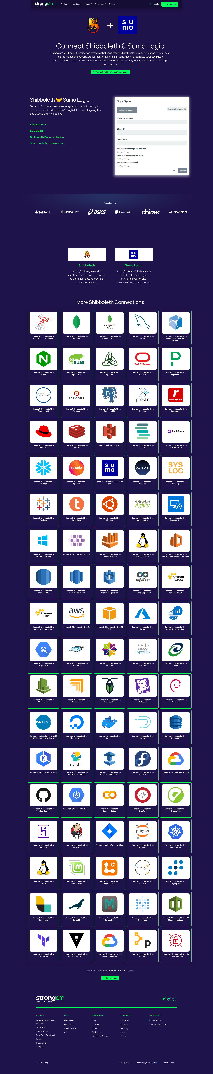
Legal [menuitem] (123, 1032)
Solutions (76, 4)
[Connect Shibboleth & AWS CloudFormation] (175, 909)
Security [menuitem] (124, 1028)
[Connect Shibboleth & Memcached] (109, 909)
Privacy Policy (125, 1062)
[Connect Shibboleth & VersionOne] (142, 509)
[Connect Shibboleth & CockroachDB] (109, 691)
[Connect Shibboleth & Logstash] (43, 909)
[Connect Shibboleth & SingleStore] (175, 436)
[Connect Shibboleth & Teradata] (76, 509)
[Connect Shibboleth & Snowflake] (43, 472)
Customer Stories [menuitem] (100, 1036)
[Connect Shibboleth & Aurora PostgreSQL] (43, 618)
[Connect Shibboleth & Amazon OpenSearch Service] (175, 545)
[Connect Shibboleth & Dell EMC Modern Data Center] (43, 727)
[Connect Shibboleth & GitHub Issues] (43, 800)
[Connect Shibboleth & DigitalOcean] (76, 727)
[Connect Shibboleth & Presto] (142, 400)
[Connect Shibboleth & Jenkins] (76, 836)
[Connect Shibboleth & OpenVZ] (109, 363)
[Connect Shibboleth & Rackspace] (175, 400)
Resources (99, 4)
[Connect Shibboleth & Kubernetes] (175, 836)
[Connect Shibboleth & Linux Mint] (76, 872)
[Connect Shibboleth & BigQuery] (43, 654)
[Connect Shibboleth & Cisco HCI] (142, 654)
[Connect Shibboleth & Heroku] (43, 836)
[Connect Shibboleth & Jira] (109, 836)
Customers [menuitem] (41, 1043)
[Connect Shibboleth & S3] (109, 436)
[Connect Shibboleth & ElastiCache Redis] (109, 763)
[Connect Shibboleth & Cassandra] (76, 654)
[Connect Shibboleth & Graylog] (142, 800)
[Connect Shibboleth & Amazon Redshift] (76, 581)
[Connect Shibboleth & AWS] (76, 618)
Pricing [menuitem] (39, 1039)
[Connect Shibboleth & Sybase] (142, 472)
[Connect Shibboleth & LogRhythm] (175, 872)
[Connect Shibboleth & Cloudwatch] (43, 691)
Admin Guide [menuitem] (70, 1028)
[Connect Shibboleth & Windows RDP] (175, 509)
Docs (87, 4)
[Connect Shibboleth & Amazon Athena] (109, 545)
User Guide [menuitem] (69, 1024)
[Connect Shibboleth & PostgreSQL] (109, 400)
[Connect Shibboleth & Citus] (175, 654)
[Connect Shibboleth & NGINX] (43, 363)
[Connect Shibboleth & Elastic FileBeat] (76, 763)
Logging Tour (38, 124)
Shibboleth (87, 265)
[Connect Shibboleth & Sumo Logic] (109, 472)
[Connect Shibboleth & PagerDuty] (175, 363)
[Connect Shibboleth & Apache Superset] (142, 581)
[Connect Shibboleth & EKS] (43, 763)
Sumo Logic (133, 265)
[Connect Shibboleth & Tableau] (43, 509)
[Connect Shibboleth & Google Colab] (109, 800)
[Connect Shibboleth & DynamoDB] (175, 727)
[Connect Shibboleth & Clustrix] (76, 691)
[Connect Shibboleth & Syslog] (175, 472)
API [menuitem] (65, 1032)
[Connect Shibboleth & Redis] (76, 436)
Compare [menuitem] (40, 1046)
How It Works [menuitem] (42, 1031)
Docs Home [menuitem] (69, 1020)
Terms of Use (168, 1062)
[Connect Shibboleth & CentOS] (109, 654)
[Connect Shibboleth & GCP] (175, 763)
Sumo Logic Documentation (47, 143)
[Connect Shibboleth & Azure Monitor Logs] (175, 618)
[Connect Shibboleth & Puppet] (142, 945)
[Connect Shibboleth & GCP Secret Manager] (109, 945)
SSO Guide (36, 130)
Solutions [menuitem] (40, 1027)
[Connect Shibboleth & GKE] (76, 800)
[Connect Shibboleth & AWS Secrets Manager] (175, 945)
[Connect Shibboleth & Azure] (142, 618)
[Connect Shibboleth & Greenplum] (175, 800)
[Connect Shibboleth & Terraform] (43, 945)
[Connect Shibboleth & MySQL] (142, 327)
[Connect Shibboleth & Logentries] (109, 872)
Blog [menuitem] (94, 1020)
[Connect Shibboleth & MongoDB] (76, 327)
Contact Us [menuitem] (156, 1020)
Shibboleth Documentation (47, 137)
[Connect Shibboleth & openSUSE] (76, 363)
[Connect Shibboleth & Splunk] (76, 472)
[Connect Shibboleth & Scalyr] (142, 436)
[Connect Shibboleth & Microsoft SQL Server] (43, 327)
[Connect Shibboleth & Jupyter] (142, 836)
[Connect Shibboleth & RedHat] (43, 436)
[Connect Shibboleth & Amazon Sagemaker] (109, 581)
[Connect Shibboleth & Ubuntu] (109, 509)
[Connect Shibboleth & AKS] (76, 545)
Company (112, 4)
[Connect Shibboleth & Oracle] (142, 363)
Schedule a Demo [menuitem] (159, 1024)
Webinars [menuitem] (96, 1032)
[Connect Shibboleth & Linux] (43, 872)
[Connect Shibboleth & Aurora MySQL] (175, 581)
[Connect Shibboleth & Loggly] (142, 872)
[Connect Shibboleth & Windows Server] (43, 545)
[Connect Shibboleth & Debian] (175, 691)
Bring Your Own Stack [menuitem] (45, 1035)
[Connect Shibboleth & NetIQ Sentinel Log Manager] (175, 327)
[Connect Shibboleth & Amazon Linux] (142, 545)
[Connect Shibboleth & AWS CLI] (109, 618)
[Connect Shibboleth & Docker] (109, 727)
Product (64, 4)
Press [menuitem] (123, 1036)
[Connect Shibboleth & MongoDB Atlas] (109, 327)
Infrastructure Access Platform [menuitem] (46, 1022)
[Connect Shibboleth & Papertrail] (43, 400)
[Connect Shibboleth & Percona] (76, 400)
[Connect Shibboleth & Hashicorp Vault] (76, 945)
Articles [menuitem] (95, 1024)
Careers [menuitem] (124, 1024)
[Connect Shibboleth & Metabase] (142, 909)
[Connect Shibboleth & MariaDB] (76, 909)
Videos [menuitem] (95, 1028)
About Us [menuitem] (125, 1020)
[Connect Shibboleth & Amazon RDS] (43, 581)
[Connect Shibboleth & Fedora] (142, 763)
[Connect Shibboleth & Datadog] (142, 691)
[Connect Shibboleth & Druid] (142, 727)
